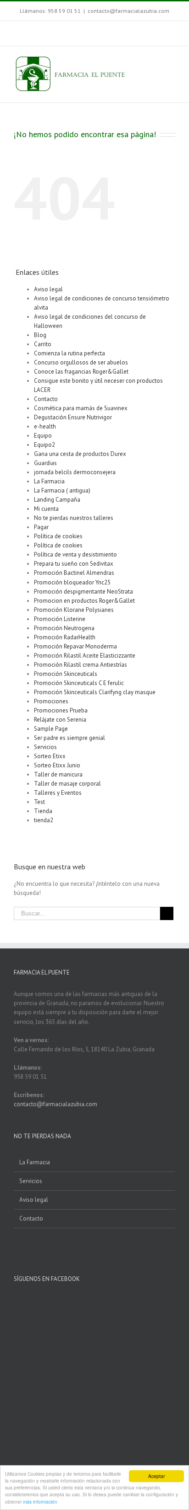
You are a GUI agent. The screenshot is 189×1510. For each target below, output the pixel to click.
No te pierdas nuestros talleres (73, 518)
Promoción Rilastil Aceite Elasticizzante (84, 655)
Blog (40, 335)
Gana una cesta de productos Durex (80, 454)
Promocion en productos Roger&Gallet (84, 601)
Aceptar (156, 1476)
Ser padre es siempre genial (69, 738)
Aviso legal (48, 289)
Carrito (42, 344)
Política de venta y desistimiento (75, 554)
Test (39, 802)
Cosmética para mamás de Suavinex (81, 408)
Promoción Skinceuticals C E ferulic (79, 683)
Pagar (41, 527)
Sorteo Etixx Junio (57, 765)
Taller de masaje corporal (67, 783)
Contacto (46, 399)
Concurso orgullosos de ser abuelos (81, 362)
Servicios (45, 747)
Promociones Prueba (61, 710)
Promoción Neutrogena (64, 628)
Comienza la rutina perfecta (69, 353)
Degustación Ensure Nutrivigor (73, 417)
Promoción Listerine (59, 619)
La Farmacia (49, 481)
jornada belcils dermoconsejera (75, 472)
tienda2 (43, 820)
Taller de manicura (58, 774)
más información (40, 1501)
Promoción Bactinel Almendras (74, 573)
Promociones (51, 701)
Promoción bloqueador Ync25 (72, 582)
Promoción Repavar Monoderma (75, 646)
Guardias (45, 463)
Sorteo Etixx (50, 756)
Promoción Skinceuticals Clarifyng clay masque (95, 692)
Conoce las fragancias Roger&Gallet (81, 371)
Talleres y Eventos (58, 793)
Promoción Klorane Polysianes (74, 610)
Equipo (43, 435)
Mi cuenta (46, 509)
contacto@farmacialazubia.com (128, 10)
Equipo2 (44, 445)
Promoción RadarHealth (64, 637)
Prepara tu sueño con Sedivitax (73, 564)
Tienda (43, 811)
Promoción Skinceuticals (65, 674)
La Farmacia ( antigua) (62, 490)
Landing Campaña (57, 499)
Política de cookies (58, 536)
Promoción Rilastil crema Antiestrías (80, 665)
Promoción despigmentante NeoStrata (83, 591)
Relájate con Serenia (60, 719)
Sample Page (51, 729)
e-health (45, 426)
